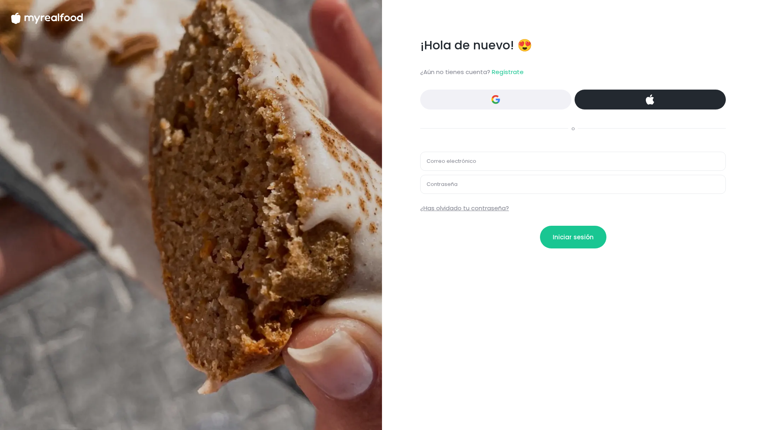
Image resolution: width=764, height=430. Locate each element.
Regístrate (508, 72)
